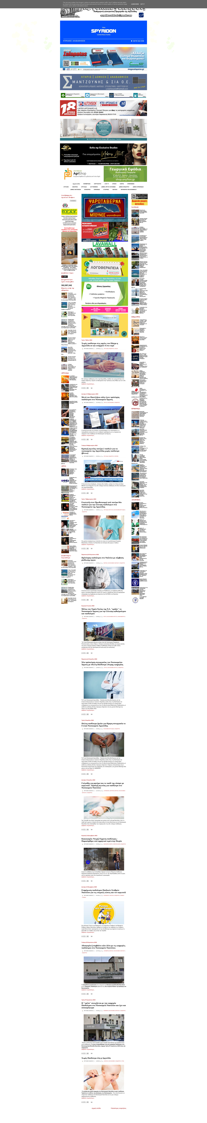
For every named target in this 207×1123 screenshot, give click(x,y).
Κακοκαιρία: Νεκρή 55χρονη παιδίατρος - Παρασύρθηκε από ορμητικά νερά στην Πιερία (102, 840)
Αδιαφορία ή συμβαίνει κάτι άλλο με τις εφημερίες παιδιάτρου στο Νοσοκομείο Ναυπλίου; (103, 946)
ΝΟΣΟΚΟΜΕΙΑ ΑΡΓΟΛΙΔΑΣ (119, 509)
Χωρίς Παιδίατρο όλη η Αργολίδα (96, 1058)
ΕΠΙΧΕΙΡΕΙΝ (87, 189)
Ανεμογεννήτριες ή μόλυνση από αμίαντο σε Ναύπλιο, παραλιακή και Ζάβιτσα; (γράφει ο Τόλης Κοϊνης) (68, 341)
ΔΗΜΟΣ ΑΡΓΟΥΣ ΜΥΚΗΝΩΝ (108, 187)
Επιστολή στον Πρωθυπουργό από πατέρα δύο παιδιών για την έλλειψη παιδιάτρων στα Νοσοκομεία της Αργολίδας (102, 504)
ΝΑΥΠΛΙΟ (115, 189)
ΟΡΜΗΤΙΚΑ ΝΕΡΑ (116, 844)
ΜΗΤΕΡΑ (112, 790)
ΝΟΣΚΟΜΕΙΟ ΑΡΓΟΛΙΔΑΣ (109, 728)
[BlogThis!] (84, 388)
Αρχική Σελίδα (76, 183)
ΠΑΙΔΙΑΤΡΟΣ (111, 348)
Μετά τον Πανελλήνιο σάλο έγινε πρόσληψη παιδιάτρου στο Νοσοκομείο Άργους (100, 398)
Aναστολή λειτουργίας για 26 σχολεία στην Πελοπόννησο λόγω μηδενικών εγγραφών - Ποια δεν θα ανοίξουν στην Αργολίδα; (68, 297)
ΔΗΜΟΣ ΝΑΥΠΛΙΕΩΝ (75, 189)
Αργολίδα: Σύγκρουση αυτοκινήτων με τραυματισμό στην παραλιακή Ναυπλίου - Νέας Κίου (68, 351)
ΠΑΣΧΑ (116, 348)
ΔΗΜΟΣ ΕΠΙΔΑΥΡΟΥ (124, 187)
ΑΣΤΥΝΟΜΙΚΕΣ (94, 187)
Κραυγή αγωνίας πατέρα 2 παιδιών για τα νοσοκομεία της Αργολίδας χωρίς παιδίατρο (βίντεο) (100, 451)
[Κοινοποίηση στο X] (86, 388)
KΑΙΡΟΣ (122, 183)
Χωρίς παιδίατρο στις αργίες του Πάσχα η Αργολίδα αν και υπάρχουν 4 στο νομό (100, 344)
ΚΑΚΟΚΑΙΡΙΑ (106, 844)
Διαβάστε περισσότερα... (88, 384)
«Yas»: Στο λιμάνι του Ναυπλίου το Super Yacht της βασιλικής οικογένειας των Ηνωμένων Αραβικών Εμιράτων (68, 306)
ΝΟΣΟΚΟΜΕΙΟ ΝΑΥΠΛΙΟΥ (119, 950)
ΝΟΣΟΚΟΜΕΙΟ (111, 402)
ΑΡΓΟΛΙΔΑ (84, 187)
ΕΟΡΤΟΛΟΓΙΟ (97, 183)
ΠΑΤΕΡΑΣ (116, 456)
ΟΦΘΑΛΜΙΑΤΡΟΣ (121, 616)
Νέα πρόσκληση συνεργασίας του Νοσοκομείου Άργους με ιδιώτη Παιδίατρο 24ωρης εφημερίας (102, 663)
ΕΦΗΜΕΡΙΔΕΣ (86, 183)
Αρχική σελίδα (96, 1108)
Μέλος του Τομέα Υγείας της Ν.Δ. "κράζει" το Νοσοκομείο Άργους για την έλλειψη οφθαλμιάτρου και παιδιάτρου (104, 611)
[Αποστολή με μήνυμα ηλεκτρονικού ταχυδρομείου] (82, 388)
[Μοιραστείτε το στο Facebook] (88, 388)
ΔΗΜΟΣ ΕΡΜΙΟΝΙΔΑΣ (138, 187)
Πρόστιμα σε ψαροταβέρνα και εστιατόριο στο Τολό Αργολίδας (72, 313)
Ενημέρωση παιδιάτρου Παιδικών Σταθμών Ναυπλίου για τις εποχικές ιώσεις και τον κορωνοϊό (104, 891)
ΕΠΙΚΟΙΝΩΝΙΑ (130, 183)
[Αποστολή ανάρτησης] (91, 388)
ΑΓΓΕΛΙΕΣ (66, 187)
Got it (142, 4)
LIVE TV (107, 183)
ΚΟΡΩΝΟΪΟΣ (106, 790)
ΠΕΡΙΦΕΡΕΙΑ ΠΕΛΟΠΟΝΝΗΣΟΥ (129, 189)
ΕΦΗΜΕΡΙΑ (106, 950)
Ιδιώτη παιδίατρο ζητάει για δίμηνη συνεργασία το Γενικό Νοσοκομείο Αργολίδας (104, 724)
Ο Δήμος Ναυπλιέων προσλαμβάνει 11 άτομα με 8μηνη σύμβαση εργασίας (72, 367)
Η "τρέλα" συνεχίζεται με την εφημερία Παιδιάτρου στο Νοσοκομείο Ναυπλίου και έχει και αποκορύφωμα (104, 1005)
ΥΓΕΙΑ (123, 1061)
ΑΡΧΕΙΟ (114, 183)
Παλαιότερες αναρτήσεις (118, 1108)
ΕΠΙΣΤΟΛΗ (111, 509)
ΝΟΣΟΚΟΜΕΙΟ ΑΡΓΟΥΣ (112, 616)
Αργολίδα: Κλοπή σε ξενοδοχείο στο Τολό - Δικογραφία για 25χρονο (72, 332)
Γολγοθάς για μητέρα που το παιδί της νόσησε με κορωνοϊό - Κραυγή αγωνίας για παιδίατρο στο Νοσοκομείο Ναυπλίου (103, 785)
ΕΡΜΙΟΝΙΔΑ (97, 189)
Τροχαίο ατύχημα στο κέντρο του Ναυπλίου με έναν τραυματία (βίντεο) (72, 358)
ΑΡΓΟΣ (105, 402)
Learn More (135, 4)
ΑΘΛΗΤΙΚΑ (75, 187)
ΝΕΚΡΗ (110, 844)
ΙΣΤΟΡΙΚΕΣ (106, 189)
